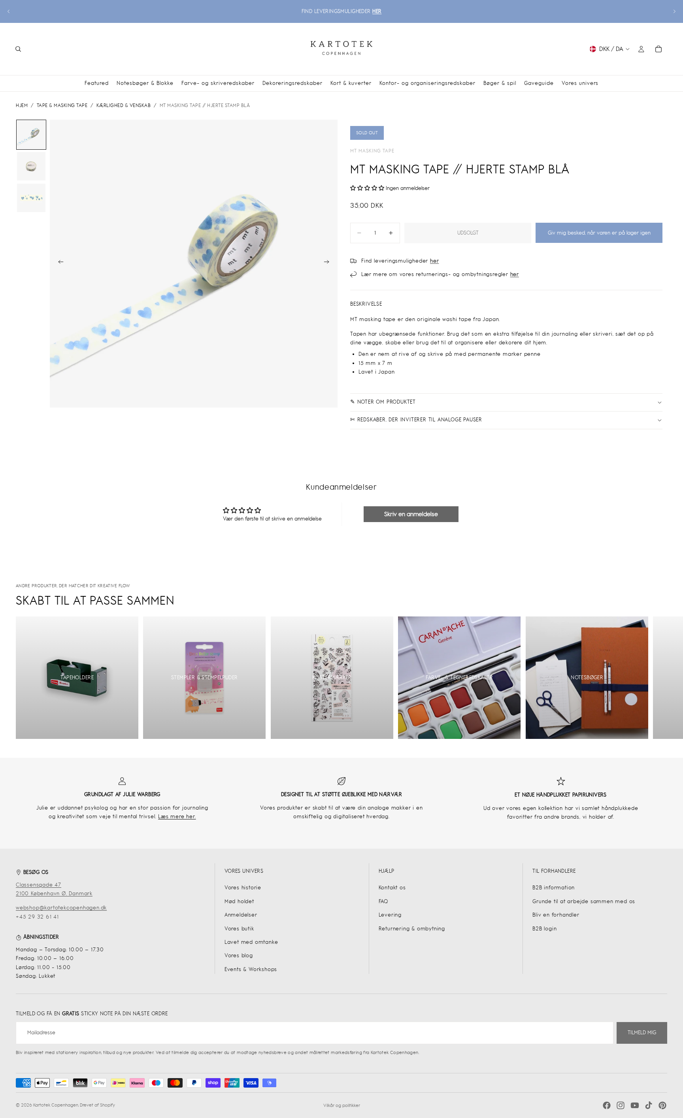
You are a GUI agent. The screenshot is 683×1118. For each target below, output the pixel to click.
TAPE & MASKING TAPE (62, 105)
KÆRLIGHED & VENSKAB (123, 105)
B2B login (544, 929)
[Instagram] (620, 1105)
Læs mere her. (177, 816)
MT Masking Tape (372, 151)
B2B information (553, 888)
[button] (368, 188)
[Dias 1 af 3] (31, 134)
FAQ (383, 901)
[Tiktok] (648, 1105)
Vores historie (243, 888)
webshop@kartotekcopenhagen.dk (61, 908)
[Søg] (18, 49)
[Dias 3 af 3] (31, 198)
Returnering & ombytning (412, 929)
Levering (390, 915)
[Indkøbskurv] (658, 49)
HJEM (22, 105)
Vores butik (239, 929)
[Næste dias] (674, 11)
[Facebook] (606, 1105)
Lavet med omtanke (251, 942)
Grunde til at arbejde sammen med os (583, 901)
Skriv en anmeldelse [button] (411, 514)
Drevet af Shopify (97, 1105)
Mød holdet (239, 901)
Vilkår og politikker (341, 1105)
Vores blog (239, 955)
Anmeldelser (241, 915)
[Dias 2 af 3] (31, 166)
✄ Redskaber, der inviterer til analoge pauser (416, 420)
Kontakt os (392, 888)
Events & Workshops (251, 969)
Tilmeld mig (642, 1032)
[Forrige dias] (8, 11)
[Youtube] (635, 1105)
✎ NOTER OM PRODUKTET (383, 402)
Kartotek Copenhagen (55, 1105)
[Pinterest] (662, 1105)
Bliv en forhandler (555, 915)
